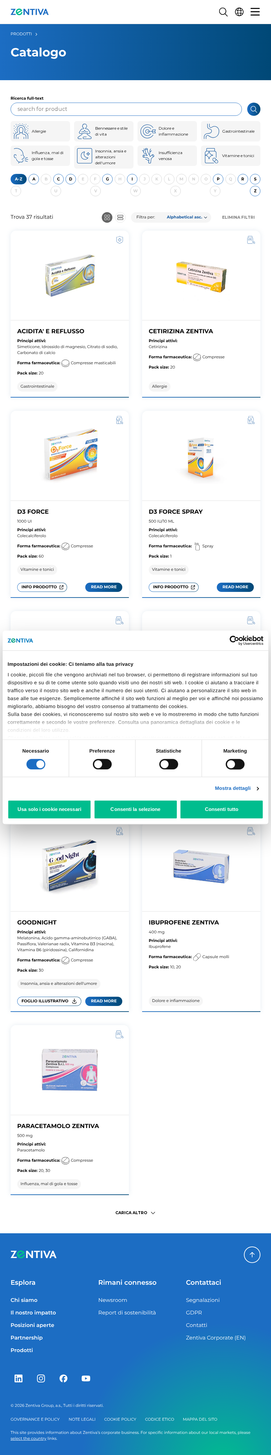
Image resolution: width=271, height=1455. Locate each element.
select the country (28, 1438)
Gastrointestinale (238, 131)
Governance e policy (35, 1419)
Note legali (82, 1419)
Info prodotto (39, 587)
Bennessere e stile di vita (111, 131)
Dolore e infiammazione (173, 131)
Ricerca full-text (27, 98)
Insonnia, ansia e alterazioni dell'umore (110, 156)
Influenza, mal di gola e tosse (47, 155)
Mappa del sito (200, 1419)
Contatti (197, 1325)
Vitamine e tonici (238, 155)
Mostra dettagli (233, 788)
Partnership (27, 1338)
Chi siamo (24, 1300)
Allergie (39, 131)
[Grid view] (107, 217)
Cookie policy (120, 1419)
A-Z (18, 179)
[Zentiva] (30, 12)
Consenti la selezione (135, 809)
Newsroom (112, 1300)
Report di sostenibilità (127, 1313)
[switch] (102, 764)
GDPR (194, 1313)
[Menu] (255, 12)
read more (106, 588)
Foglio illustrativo (44, 1001)
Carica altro (131, 1212)
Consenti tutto (221, 809)
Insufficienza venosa (170, 155)
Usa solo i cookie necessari (49, 809)
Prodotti (21, 34)
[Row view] (120, 217)
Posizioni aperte (32, 1325)
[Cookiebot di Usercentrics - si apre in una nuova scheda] (234, 640)
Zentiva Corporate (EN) (216, 1338)
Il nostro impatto (33, 1313)
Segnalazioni (203, 1300)
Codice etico (159, 1419)
